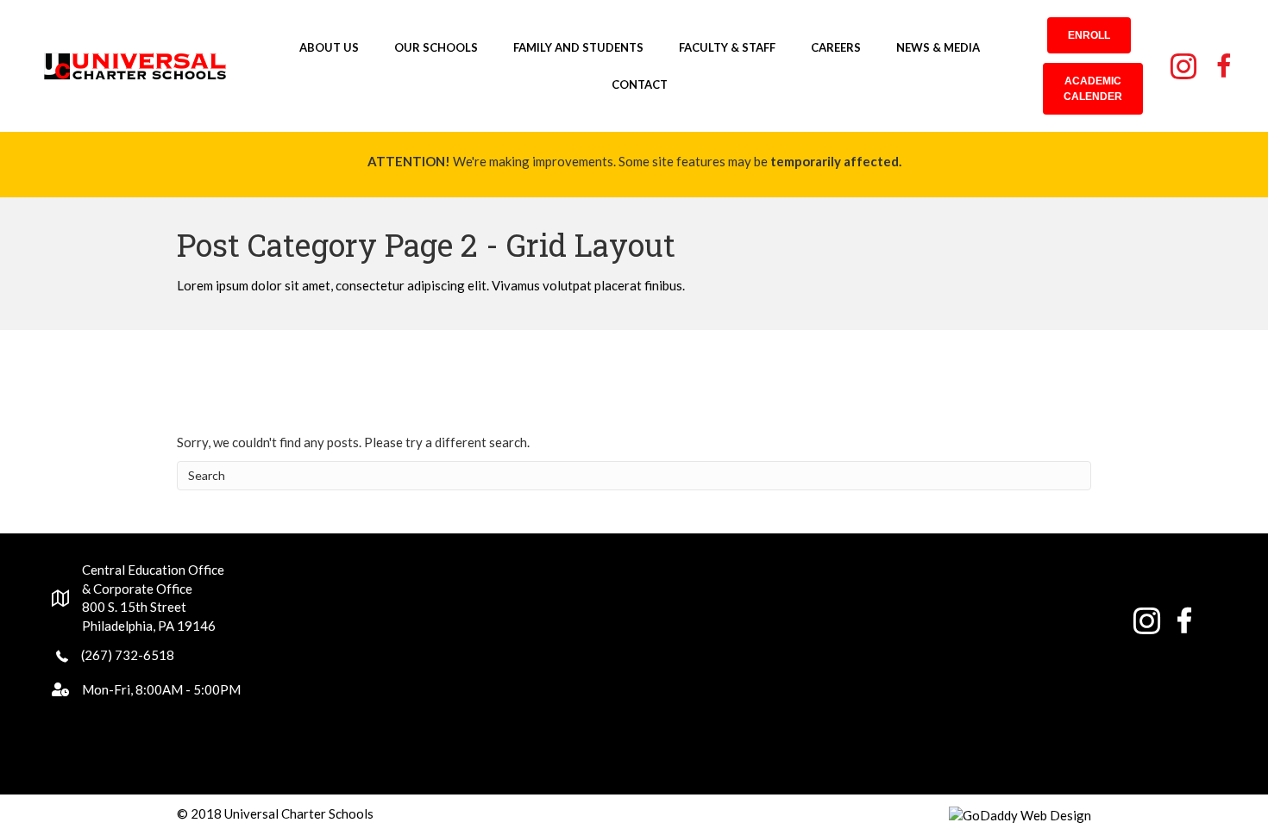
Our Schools (436, 47)
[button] (1089, 35)
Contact (640, 84)
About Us (329, 47)
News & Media (938, 47)
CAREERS (836, 47)
